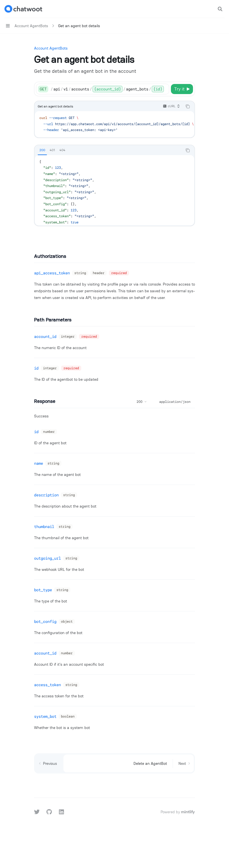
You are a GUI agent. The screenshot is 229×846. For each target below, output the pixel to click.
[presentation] (110, 89)
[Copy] (164, 89)
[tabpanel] (114, 190)
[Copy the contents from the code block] (187, 106)
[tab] (42, 150)
